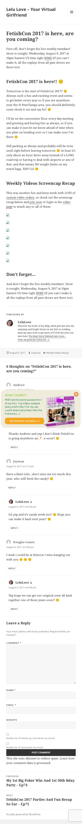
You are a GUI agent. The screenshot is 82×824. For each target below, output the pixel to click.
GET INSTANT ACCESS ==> (25, 421)
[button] (24, 406)
